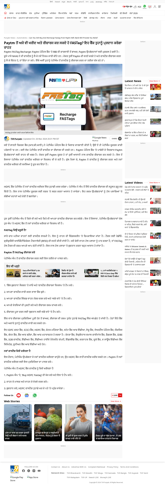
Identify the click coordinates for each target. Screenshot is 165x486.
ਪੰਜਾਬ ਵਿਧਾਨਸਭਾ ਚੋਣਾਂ (74, 18)
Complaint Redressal (96, 467)
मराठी (75, 2)
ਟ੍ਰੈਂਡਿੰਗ (44, 13)
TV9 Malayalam (73, 477)
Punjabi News (9, 38)
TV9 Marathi (87, 473)
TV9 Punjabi (16, 139)
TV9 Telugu (98, 473)
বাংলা (87, 2)
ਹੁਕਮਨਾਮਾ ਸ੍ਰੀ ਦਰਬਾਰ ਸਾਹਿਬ (29, 18)
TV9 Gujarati (133, 473)
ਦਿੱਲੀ (85, 18)
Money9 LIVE (105, 477)
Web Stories (12, 401)
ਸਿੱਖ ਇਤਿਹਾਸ (138, 18)
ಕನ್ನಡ (63, 2)
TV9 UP (84, 477)
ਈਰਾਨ (103, 18)
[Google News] (27, 395)
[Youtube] (19, 395)
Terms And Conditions (129, 467)
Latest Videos (134, 182)
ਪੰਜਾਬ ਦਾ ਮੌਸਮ (11, 18)
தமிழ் (92, 2)
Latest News (133, 81)
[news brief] (127, 7)
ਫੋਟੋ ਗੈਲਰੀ (123, 13)
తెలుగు (69, 2)
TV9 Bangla (121, 473)
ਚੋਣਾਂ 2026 (134, 13)
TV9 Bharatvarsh (74, 473)
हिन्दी (51, 2)
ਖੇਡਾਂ (70, 13)
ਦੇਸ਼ (30, 13)
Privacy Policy (112, 467)
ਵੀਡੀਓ (83, 13)
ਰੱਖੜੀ (115, 18)
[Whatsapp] (143, 7)
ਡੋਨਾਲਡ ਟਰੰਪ (94, 18)
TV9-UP (111, 2)
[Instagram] (33, 470)
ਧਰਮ (77, 13)
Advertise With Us (78, 467)
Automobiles (22, 38)
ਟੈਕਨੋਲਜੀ (114, 13)
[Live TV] (148, 6)
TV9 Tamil (144, 473)
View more (153, 81)
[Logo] (7, 6)
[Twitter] (28, 470)
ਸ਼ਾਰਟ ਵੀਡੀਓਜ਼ (21, 13)
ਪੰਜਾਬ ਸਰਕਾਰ (59, 18)
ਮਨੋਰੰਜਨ (53, 13)
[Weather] (136, 6)
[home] (5, 13)
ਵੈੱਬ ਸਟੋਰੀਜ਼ (62, 13)
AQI (139, 6)
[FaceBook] (23, 470)
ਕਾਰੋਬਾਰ (105, 13)
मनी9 (105, 2)
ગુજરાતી (81, 2)
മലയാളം (99, 2)
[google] (100, 138)
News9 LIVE (94, 477)
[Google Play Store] (17, 479)
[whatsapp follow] (35, 395)
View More (115, 401)
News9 (57, 2)
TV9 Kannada (110, 473)
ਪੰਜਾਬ (11, 13)
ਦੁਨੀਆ (36, 13)
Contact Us (55, 467)
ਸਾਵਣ (109, 18)
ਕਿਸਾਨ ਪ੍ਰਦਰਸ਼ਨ (47, 18)
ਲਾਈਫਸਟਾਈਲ (94, 13)
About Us (66, 467)
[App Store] (34, 479)
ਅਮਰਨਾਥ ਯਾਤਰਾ (125, 18)
